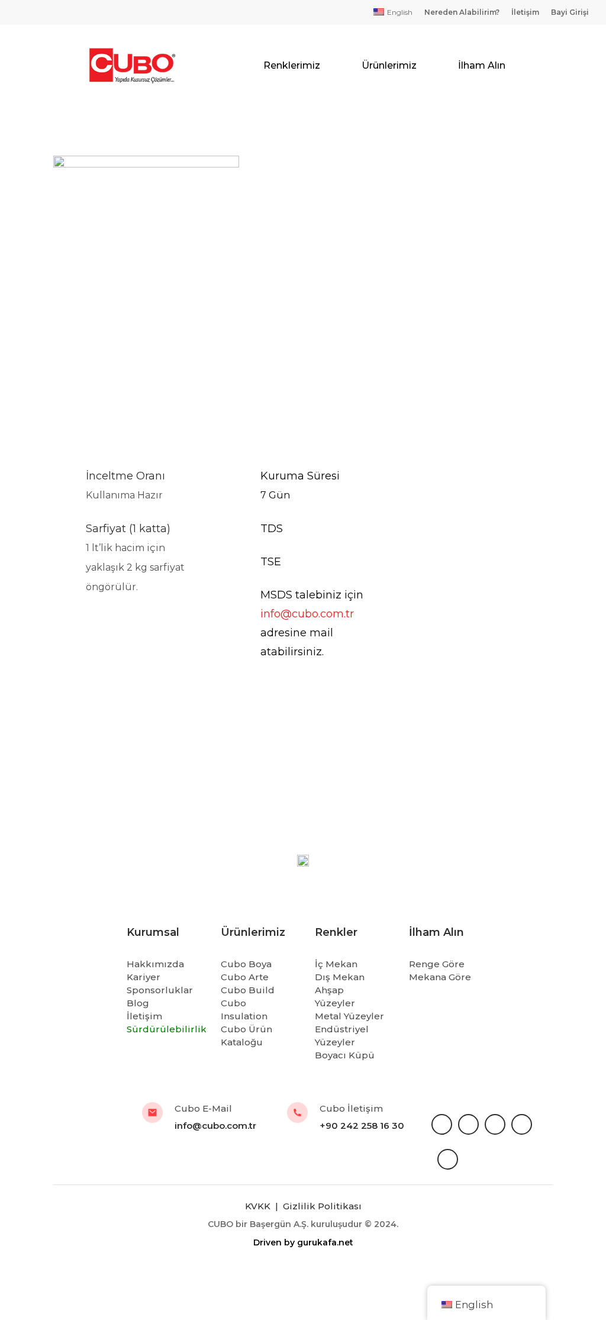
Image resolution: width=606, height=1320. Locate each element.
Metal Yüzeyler (349, 1016)
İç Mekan (336, 964)
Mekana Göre (440, 977)
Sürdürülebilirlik (167, 1029)
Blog (138, 1003)
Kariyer (143, 977)
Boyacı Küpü (345, 1055)
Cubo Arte (245, 977)
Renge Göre (437, 964)
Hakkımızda (155, 964)
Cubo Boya (246, 964)
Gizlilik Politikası (322, 1206)
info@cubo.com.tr (307, 613)
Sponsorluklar (160, 990)
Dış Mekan (340, 977)
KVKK (259, 1206)
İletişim (144, 1016)
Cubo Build (248, 990)
